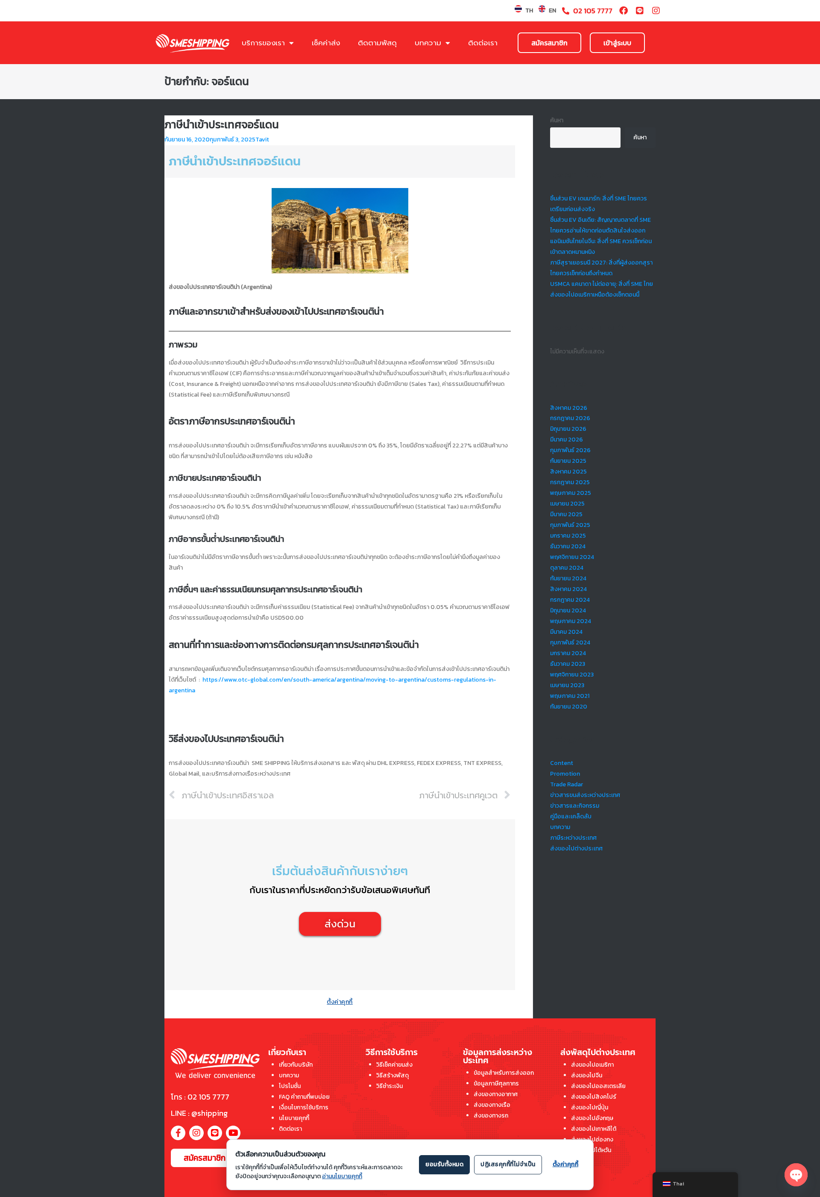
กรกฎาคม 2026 (570, 418)
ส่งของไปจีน (586, 1075)
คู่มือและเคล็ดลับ (571, 816)
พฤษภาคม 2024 (570, 621)
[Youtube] (233, 1133)
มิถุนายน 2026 (568, 428)
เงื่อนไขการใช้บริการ (303, 1107)
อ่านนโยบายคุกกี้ (342, 1176)
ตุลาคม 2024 (566, 567)
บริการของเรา (263, 42)
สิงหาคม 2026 (568, 407)
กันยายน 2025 (568, 460)
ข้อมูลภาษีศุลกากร (496, 1083)
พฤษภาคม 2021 (569, 695)
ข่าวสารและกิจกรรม (574, 805)
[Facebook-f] (178, 1133)
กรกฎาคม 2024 (570, 599)
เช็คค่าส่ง (326, 42)
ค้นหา (556, 120)
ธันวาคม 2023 (567, 663)
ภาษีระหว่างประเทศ (573, 837)
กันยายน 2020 (568, 706)
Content (561, 763)
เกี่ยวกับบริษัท (296, 1064)
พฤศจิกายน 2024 (572, 557)
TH (529, 10)
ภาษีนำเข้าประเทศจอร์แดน (221, 124)
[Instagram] (656, 11)
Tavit (262, 139)
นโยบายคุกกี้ (294, 1118)
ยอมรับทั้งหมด (444, 1164)
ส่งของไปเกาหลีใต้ (593, 1128)
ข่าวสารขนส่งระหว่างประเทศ (585, 795)
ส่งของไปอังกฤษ (592, 1118)
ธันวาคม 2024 (568, 546)
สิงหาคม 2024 (568, 589)
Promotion (565, 773)
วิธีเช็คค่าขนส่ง (394, 1064)
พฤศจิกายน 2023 (572, 674)
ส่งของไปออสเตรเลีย (598, 1086)
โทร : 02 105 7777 (200, 1097)
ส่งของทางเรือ (492, 1104)
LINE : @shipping (199, 1113)
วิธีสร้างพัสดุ (392, 1075)
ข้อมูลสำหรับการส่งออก (504, 1072)
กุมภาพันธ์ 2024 (570, 642)
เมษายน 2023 (567, 685)
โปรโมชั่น (290, 1086)
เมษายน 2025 (567, 503)
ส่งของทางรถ (491, 1115)
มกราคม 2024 (568, 653)
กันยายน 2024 (568, 578)
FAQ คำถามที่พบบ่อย (304, 1096)
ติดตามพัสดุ (377, 42)
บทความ (428, 42)
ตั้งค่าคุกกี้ (340, 1001)
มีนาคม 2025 (566, 514)
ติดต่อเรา (483, 42)
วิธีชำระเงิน (389, 1086)
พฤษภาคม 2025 (570, 492)
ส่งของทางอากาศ (496, 1094)
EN (552, 10)
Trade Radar (566, 784)
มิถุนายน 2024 (568, 610)
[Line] (640, 11)
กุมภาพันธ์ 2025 (570, 525)
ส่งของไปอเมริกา (592, 1064)
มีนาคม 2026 (566, 439)
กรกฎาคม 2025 (570, 482)
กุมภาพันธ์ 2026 (570, 450)
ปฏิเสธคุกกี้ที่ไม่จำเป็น (508, 1164)
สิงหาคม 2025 (568, 471)
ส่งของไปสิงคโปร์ (593, 1096)
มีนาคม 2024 (566, 631)
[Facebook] (624, 11)
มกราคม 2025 (568, 535)
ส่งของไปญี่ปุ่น (589, 1107)
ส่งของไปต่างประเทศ (576, 848)
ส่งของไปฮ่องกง (592, 1139)
